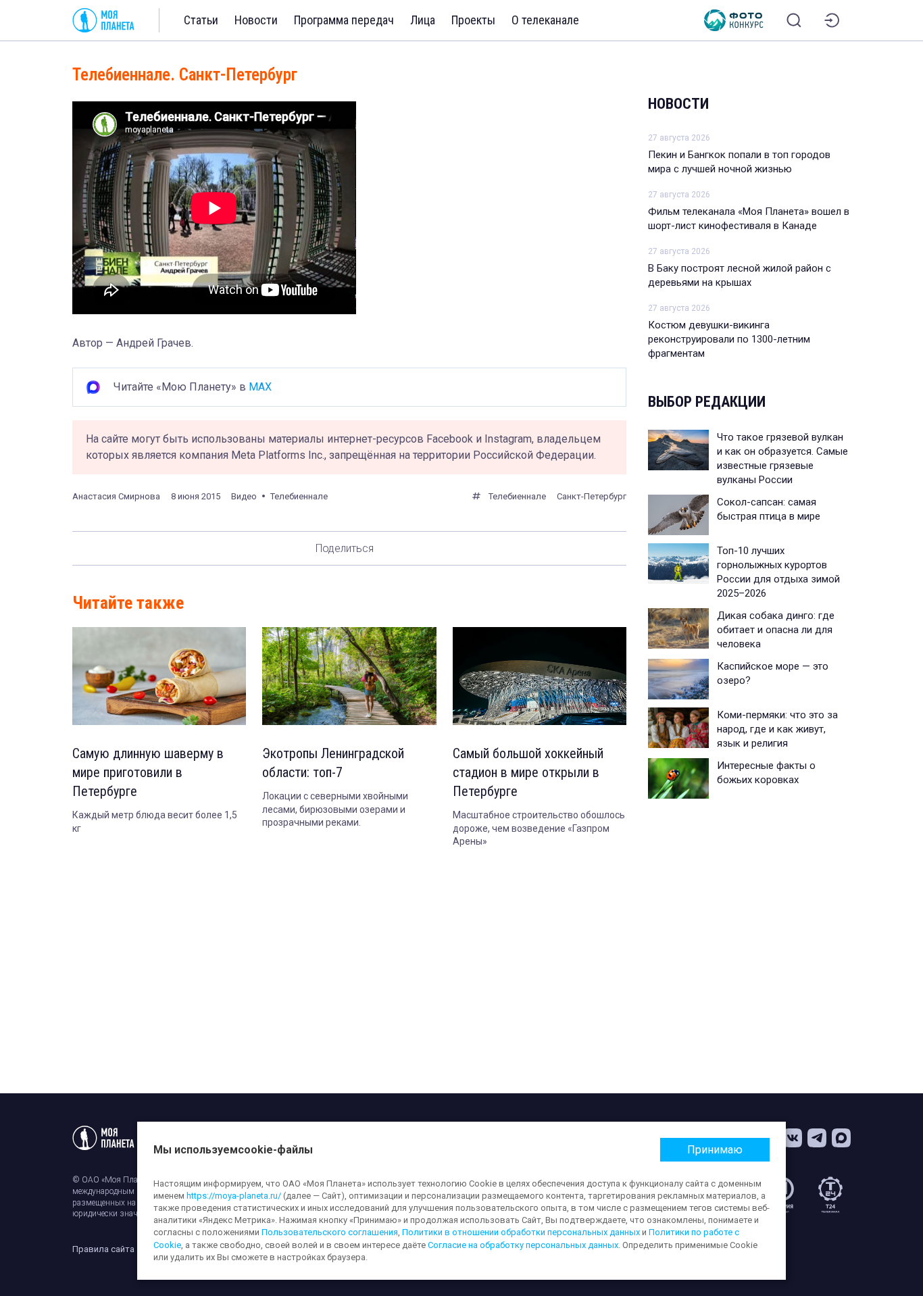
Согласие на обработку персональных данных (523, 1245)
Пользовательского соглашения (329, 1232)
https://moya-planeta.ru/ (233, 1196)
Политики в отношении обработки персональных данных (521, 1232)
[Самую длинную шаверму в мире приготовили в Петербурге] (159, 676)
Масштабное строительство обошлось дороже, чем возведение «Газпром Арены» (539, 828)
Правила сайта (103, 1249)
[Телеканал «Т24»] (830, 1194)
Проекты (473, 20)
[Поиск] (794, 20)
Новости (256, 20)
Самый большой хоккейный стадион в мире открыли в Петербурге (528, 772)
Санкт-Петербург (591, 496)
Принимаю (715, 1149)
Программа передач (344, 20)
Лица (422, 20)
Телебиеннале (517, 496)
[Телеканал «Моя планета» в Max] (841, 1137)
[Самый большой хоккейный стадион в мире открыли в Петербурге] (539, 676)
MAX (260, 386)
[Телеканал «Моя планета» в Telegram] (816, 1137)
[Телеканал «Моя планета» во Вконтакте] (792, 1137)
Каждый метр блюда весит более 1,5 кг (154, 821)
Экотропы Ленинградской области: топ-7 (333, 762)
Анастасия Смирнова (116, 496)
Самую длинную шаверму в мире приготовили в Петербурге (148, 772)
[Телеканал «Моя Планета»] (103, 20)
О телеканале (545, 20)
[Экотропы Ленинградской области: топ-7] (349, 676)
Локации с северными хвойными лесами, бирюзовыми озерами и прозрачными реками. (335, 809)
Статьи (201, 20)
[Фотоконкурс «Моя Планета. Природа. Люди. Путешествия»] (734, 20)
